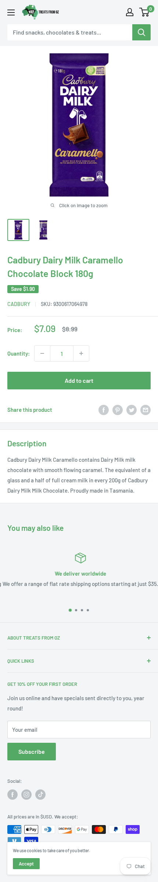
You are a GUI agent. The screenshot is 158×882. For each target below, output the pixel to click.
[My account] (129, 12)
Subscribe (31, 751)
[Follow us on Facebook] (12, 794)
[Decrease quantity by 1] (42, 353)
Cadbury (18, 304)
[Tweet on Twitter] (131, 409)
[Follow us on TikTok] (40, 794)
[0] (144, 12)
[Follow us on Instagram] (26, 794)
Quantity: (18, 353)
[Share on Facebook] (103, 409)
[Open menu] (11, 12)
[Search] (141, 32)
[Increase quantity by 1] (81, 353)
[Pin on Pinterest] (117, 409)
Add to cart (79, 380)
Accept (26, 864)
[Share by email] (145, 409)
